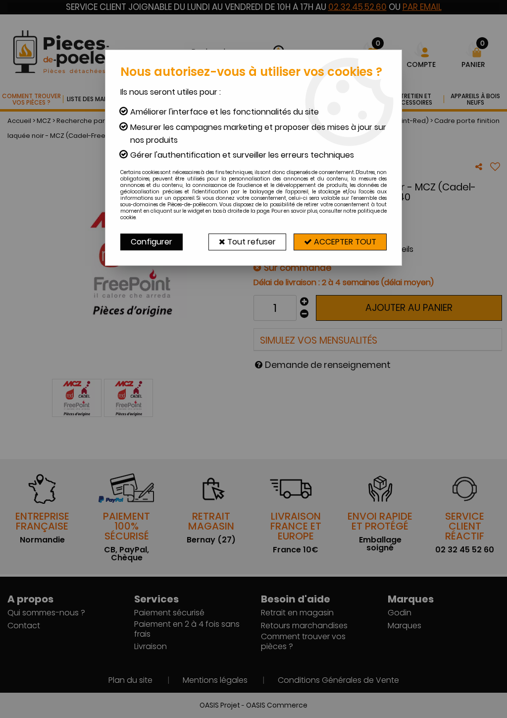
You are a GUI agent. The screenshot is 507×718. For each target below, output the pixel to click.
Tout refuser (250, 241)
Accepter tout (344, 241)
